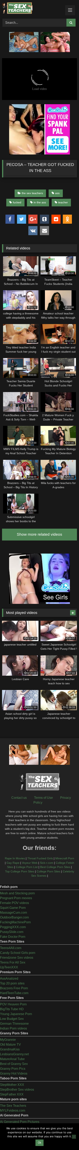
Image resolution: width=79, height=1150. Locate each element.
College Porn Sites (48, 871)
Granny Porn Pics (12, 1068)
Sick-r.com (46, 862)
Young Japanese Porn (16, 1014)
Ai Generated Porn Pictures (19, 1121)
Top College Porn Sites (19, 871)
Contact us (19, 797)
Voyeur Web (29, 862)
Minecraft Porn (64, 858)
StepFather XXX (11, 1094)
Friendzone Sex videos (16, 957)
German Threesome (14, 1023)
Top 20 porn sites (12, 983)
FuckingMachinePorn (15, 922)
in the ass (40, 202)
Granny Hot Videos (13, 1073)
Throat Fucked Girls (40, 858)
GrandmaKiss (10, 1049)
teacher (63, 202)
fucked (17, 202)
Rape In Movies (15, 858)
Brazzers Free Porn (14, 988)
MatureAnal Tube (12, 1059)
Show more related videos (39, 534)
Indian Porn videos (13, 1028)
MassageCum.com (13, 912)
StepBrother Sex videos (17, 1089)
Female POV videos (14, 903)
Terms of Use (43, 797)
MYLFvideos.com (12, 1110)
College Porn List (27, 867)
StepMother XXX (12, 1084)
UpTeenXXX (9, 967)
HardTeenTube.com (14, 993)
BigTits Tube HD (12, 1009)
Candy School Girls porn (17, 952)
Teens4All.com (10, 948)
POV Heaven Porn (13, 1004)
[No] (74, 1137)
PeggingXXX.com (13, 927)
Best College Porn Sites (55, 867)
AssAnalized (9, 978)
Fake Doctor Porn (12, 936)
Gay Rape (12, 862)
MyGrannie (8, 1039)
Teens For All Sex (12, 962)
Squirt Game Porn (13, 907)
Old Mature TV (10, 1044)
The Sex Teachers (13, 1105)
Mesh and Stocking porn (17, 893)
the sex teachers (32, 193)
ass (57, 193)
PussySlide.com (11, 932)
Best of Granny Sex (14, 1064)
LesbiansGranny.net (14, 1054)
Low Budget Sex (12, 1018)
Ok (39, 1142)
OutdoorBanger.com (14, 917)
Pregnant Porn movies (16, 898)
